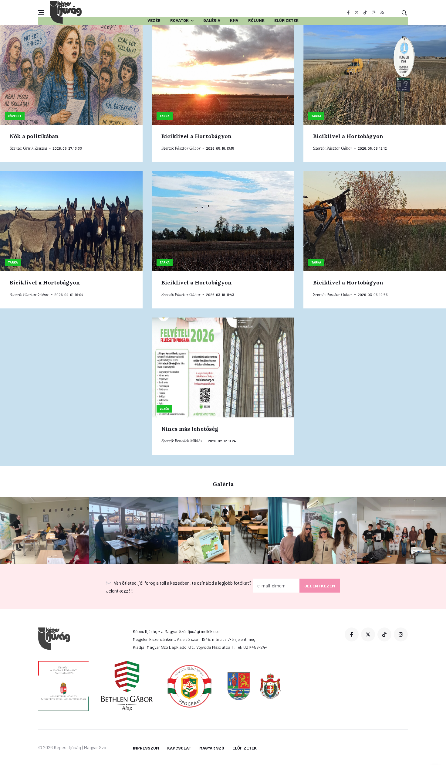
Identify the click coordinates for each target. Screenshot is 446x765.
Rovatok (179, 20)
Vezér (153, 20)
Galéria (211, 20)
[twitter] (357, 12)
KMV (234, 20)
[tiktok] (365, 12)
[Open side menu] (41, 12)
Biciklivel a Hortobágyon (196, 136)
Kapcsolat (179, 747)
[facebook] (348, 12)
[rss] (382, 12)
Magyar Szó (211, 747)
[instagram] (374, 12)
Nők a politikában (34, 136)
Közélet (15, 116)
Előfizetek (286, 20)
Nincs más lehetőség (189, 428)
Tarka (165, 116)
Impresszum (146, 747)
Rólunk (256, 20)
